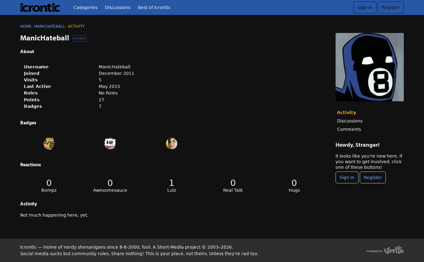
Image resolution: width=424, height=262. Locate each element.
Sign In (365, 7)
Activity (346, 112)
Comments (349, 129)
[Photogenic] (172, 143)
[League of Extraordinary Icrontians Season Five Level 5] (49, 143)
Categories (85, 7)
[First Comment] (110, 143)
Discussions (117, 7)
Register (391, 7)
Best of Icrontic (154, 7)
